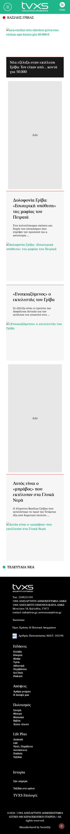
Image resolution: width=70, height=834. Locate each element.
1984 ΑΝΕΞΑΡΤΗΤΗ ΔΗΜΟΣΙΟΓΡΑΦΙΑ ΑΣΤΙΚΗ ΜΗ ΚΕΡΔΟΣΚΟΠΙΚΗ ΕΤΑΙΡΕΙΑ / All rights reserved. (36, 817)
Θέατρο (17, 714)
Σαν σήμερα (20, 781)
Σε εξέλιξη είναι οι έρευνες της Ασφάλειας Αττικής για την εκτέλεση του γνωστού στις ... (32, 311)
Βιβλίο (16, 721)
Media (16, 659)
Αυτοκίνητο (20, 750)
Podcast (18, 676)
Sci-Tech (18, 673)
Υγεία (16, 662)
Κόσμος (17, 655)
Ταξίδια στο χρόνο (24, 789)
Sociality (45, 827)
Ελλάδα (17, 652)
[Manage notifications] (61, 826)
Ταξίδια (17, 757)
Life (15, 743)
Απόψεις (20, 686)
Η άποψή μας (21, 695)
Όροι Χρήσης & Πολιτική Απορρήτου (34, 627)
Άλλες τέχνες (21, 724)
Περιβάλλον (20, 669)
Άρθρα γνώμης (22, 692)
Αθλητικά (18, 666)
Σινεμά (17, 710)
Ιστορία (19, 772)
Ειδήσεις (20, 646)
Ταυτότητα (18, 620)
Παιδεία (17, 754)
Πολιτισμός (22, 705)
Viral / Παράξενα (23, 747)
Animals (18, 740)
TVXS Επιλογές (25, 795)
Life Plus (20, 734)
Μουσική (18, 717)
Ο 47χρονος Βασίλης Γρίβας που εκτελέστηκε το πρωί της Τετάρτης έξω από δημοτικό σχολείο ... (34, 512)
